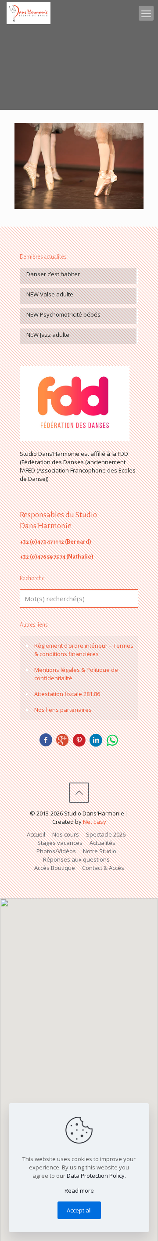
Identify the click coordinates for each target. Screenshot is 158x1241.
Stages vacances (60, 843)
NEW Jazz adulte (47, 335)
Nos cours (65, 834)
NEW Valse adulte (49, 294)
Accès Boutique (54, 868)
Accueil (36, 834)
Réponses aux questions (76, 859)
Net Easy (94, 822)
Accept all (79, 1210)
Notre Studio (99, 851)
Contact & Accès (103, 868)
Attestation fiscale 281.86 (67, 694)
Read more (79, 1190)
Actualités (102, 843)
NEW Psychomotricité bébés (63, 314)
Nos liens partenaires (63, 710)
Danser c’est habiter (53, 274)
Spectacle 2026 (106, 834)
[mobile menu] (146, 13)
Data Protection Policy (96, 1176)
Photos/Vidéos (56, 851)
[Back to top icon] (79, 793)
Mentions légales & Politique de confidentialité (76, 674)
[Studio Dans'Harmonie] (28, 13)
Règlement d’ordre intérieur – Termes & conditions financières (83, 650)
